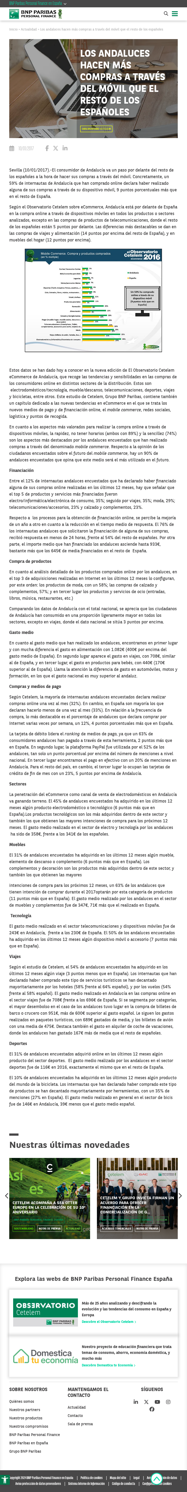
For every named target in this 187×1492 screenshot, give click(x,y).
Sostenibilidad (23, 1229)
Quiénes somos (21, 1402)
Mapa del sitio (118, 1478)
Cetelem (74, 1220)
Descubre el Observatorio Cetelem (108, 1322)
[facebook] (152, 1409)
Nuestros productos (25, 1418)
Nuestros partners (24, 1410)
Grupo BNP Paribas (25, 1452)
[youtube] (157, 1402)
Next (180, 1196)
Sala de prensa (80, 1424)
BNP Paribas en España (28, 1443)
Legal (136, 1478)
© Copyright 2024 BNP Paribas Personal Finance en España (39, 1478)
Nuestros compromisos (28, 1427)
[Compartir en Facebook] (47, 149)
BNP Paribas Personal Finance (34, 1435)
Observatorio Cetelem (96, 129)
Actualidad (29, 29)
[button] (5, 1480)
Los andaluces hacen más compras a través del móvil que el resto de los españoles (101, 29)
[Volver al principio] (157, 1480)
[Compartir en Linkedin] (65, 149)
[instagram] (168, 1402)
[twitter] (146, 1402)
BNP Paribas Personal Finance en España (35, 3)
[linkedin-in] (136, 1402)
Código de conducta (123, 1484)
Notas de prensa (49, 1229)
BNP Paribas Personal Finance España (38, 1220)
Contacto (75, 1416)
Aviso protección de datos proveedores (38, 1484)
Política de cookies (92, 1478)
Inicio (13, 29)
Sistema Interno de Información (86, 1484)
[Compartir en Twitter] (55, 149)
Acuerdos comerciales (116, 1229)
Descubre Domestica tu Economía (108, 1365)
